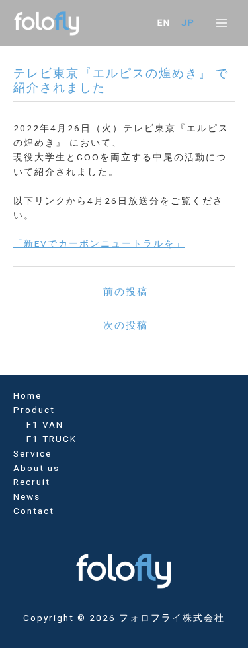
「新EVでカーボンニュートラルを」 (99, 243)
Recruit (31, 481)
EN (164, 22)
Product (34, 410)
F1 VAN (44, 424)
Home (27, 395)
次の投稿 (125, 325)
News (26, 496)
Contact (33, 510)
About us (36, 468)
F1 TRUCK (51, 439)
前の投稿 (125, 292)
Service (32, 453)
